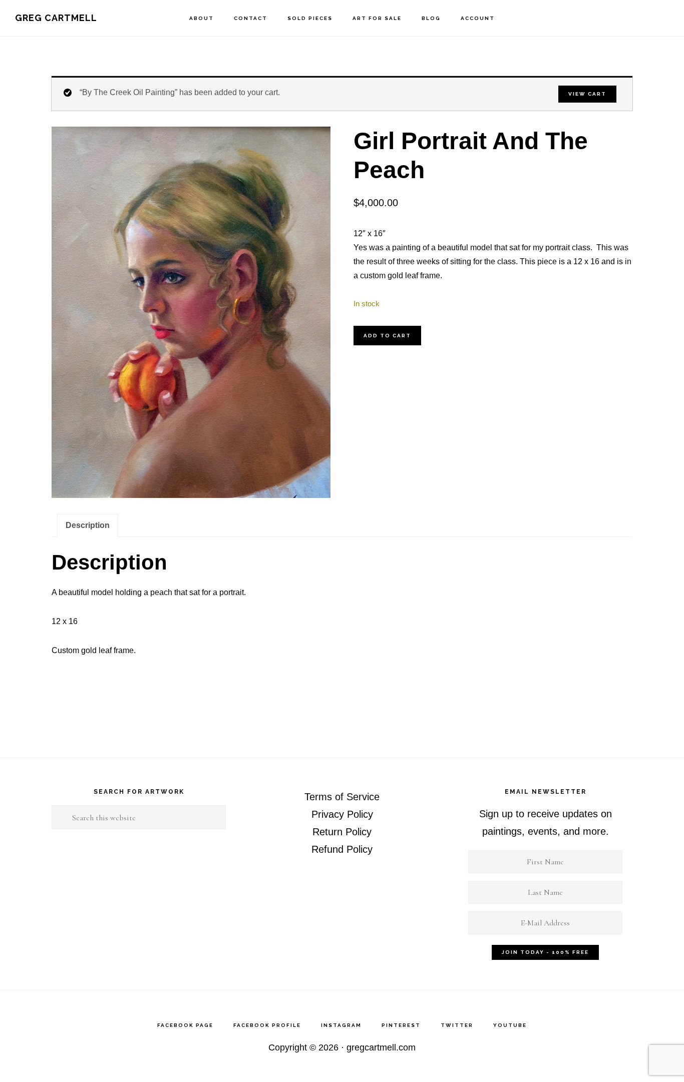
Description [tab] (88, 525)
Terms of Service (342, 796)
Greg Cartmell (56, 18)
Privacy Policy (342, 814)
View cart (587, 94)
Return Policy (342, 831)
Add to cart (387, 335)
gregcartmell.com (381, 1047)
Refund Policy (342, 849)
